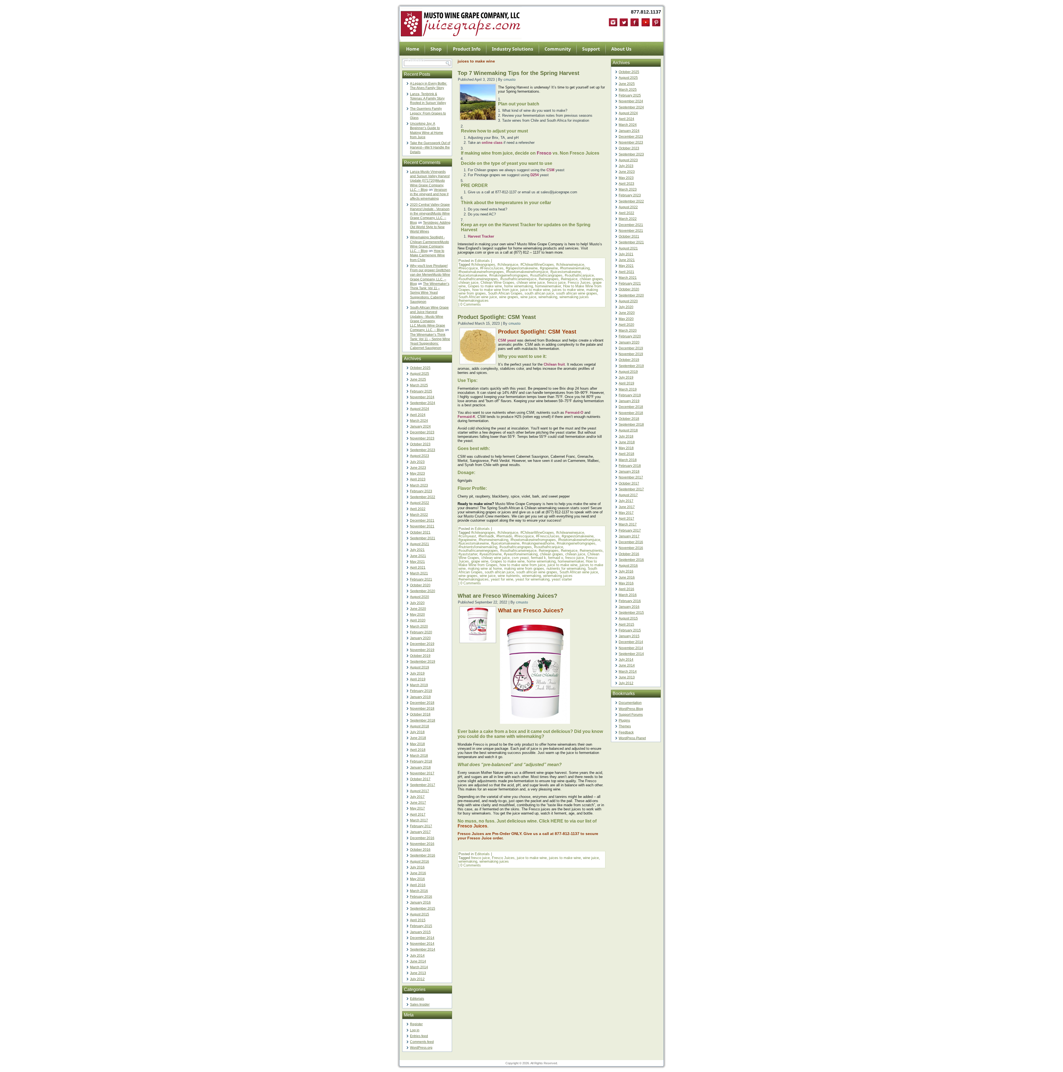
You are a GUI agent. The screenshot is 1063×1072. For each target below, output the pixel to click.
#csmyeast (467, 536)
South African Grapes (505, 293)
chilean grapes (591, 279)
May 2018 (417, 744)
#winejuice (569, 279)
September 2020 (422, 591)
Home (412, 49)
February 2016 (421, 897)
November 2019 (422, 650)
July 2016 (417, 867)
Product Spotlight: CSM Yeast (497, 317)
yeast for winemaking (532, 579)
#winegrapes (549, 279)
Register (416, 1024)
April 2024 (417, 415)
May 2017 (417, 808)
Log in (414, 1030)
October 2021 (420, 532)
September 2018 (422, 720)
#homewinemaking (575, 268)
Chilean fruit (554, 364)
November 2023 (422, 438)
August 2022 (419, 503)
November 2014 (422, 944)
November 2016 (422, 844)
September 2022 (422, 497)
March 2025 (419, 385)
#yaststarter (467, 554)
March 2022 (419, 515)
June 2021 (418, 556)
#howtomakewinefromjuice (527, 272)
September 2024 (422, 403)
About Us (621, 49)
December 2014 (422, 938)
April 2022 (417, 509)
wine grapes (508, 297)
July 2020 (417, 603)
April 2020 (417, 620)
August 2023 (419, 456)
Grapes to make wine (485, 286)
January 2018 (420, 767)
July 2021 (417, 550)
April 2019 (417, 679)
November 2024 (422, 397)
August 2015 (419, 914)
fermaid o (555, 558)
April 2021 (417, 567)
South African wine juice (477, 297)
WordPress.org (421, 1048)
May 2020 (417, 614)
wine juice (528, 297)
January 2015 (420, 932)
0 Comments (470, 304)
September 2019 (422, 662)
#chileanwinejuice (570, 264)
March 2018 (419, 756)
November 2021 (422, 526)
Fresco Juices (579, 282)
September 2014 (422, 949)
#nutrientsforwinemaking (477, 547)
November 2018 (422, 709)
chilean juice (468, 282)
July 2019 (417, 673)
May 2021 (417, 562)
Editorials (417, 999)
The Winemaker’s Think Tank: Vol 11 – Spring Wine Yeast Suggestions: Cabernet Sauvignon (429, 293)
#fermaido (504, 536)
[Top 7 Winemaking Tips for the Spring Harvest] (478, 118)
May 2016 (417, 879)
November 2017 (422, 773)
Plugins (624, 720)
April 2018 (417, 750)
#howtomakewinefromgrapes (481, 272)
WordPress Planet (632, 738)
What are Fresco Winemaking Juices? (508, 596)
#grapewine (549, 268)
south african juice (539, 293)
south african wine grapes (576, 293)
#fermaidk (486, 536)
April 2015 (417, 920)
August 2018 (419, 726)
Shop (436, 49)
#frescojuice (468, 268)
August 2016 (419, 861)
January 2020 (420, 638)
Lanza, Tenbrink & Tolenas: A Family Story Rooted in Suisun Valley (428, 98)
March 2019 (419, 685)
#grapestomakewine (522, 268)
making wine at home (485, 568)
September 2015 (422, 908)
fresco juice (556, 282)
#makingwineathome (538, 543)
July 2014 (417, 955)
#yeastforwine (490, 554)
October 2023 (420, 444)
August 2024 (419, 409)
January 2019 (420, 697)
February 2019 (421, 691)
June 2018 (418, 738)
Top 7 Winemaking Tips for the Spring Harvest (518, 73)
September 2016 (422, 855)
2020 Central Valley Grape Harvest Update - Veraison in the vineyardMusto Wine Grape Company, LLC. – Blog (430, 214)
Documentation (630, 703)
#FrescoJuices (492, 268)
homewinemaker (548, 286)
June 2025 (418, 379)
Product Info (467, 49)
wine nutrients (509, 576)
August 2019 (419, 667)
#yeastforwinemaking (521, 554)
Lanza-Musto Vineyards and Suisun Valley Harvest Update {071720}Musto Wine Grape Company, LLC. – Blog (430, 181)
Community (558, 49)
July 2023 (417, 462)
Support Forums (631, 715)
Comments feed (422, 1042)
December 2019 (422, 644)
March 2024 (419, 421)
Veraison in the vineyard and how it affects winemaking (429, 194)
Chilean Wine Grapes (497, 282)
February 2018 (421, 761)
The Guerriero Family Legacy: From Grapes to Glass (428, 113)
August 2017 (419, 791)
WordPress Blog (631, 709)
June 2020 (418, 609)
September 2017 (422, 785)
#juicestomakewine (565, 272)
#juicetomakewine (472, 275)
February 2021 (421, 579)
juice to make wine (535, 290)
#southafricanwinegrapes (478, 279)
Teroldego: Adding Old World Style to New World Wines (430, 227)
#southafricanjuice (579, 275)
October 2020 (420, 585)
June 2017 (418, 803)
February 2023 (421, 491)
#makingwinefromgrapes (508, 275)
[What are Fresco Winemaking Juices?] (478, 641)
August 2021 (419, 544)
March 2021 (419, 573)
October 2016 (420, 850)
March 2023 (419, 485)
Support (591, 49)
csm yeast (520, 558)
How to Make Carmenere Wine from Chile (427, 255)
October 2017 (420, 779)
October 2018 (420, 714)
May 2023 (417, 473)
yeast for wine (502, 579)
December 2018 (422, 703)
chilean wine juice (531, 282)
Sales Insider (420, 1004)
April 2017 (417, 814)
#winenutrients (591, 550)
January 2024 (420, 426)
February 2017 (421, 826)
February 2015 (421, 926)
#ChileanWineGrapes (537, 264)
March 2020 (419, 626)
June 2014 (418, 961)
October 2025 (420, 368)
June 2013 (418, 973)
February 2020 (421, 632)
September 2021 (422, 538)
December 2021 (422, 520)
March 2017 (419, 820)
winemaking (547, 297)
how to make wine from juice (495, 290)
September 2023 (422, 450)
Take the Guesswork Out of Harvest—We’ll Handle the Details (430, 147)
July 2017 (417, 797)
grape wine (479, 561)
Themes (625, 726)
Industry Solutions (512, 49)
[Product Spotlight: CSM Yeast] (478, 362)
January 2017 (420, 832)
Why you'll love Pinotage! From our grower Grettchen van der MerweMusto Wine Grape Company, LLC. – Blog (430, 275)
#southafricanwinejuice (518, 279)
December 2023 (422, 432)
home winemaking (518, 286)
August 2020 (419, 597)
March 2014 (419, 967)
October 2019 (420, 656)
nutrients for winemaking (565, 568)
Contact (416, 60)
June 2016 (418, 873)
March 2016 (419, 891)
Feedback (626, 732)
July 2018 (417, 732)
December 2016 (422, 838)
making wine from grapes (524, 568)
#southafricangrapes (546, 275)
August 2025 (419, 374)
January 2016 (420, 902)
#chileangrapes (483, 264)
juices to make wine (568, 290)
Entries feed (419, 1036)
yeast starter (562, 579)
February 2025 (421, 391)
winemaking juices (494, 861)
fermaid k (538, 558)
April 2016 (417, 885)
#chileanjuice (507, 264)
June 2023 (418, 468)
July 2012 (417, 979)
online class (492, 142)
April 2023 (417, 479)
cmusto (509, 79)
